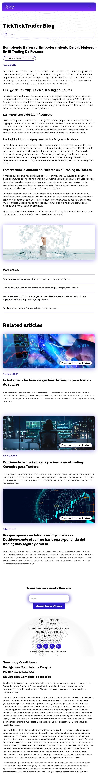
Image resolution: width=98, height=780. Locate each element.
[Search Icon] (49, 34)
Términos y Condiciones (20, 662)
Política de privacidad (18, 672)
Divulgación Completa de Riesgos (27, 667)
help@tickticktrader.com (49, 640)
